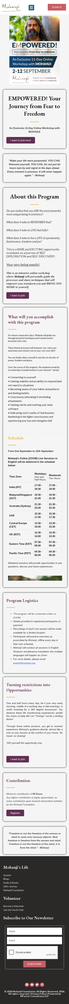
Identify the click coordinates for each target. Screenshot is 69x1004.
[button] (31, 7)
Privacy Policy (38, 993)
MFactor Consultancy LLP (34, 996)
